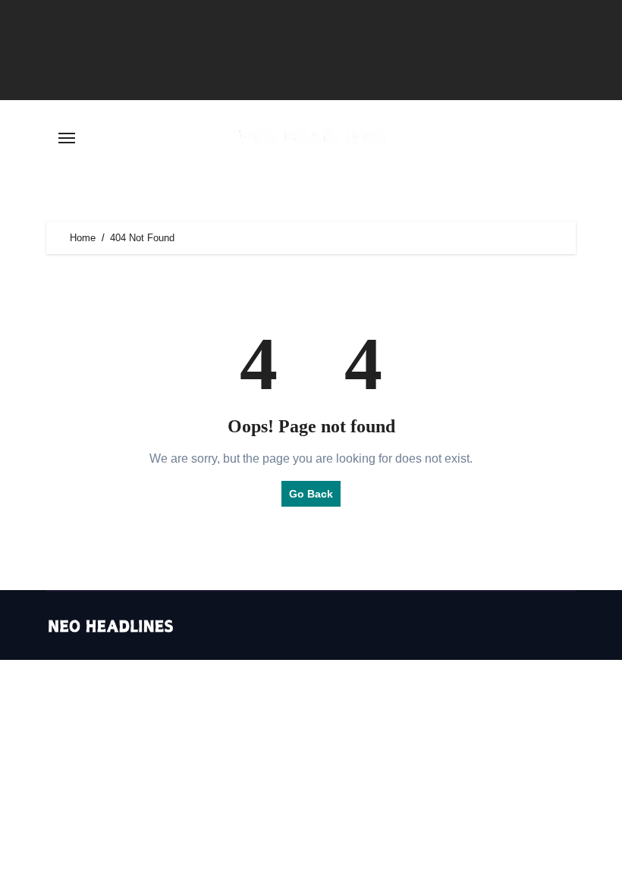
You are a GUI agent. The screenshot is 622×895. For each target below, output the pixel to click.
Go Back (311, 494)
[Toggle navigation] (67, 138)
